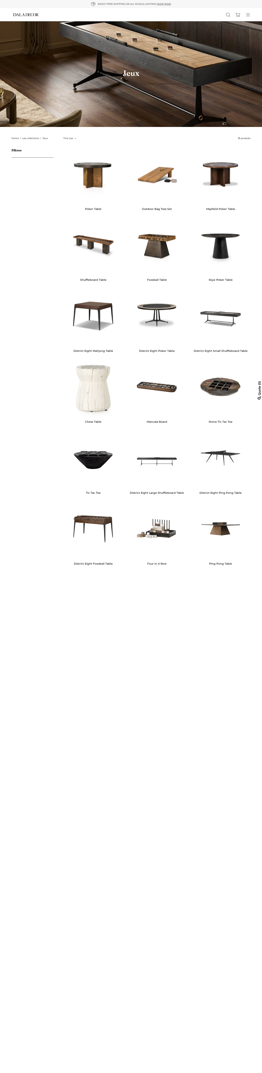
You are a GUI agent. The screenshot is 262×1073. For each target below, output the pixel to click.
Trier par (68, 138)
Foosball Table (157, 280)
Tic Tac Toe (93, 493)
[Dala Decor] (26, 14)
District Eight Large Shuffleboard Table (157, 493)
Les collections (30, 138)
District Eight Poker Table (157, 351)
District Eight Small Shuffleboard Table (221, 351)
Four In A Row (157, 563)
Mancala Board (157, 421)
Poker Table (93, 209)
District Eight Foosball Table (93, 563)
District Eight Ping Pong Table (220, 493)
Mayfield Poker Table (220, 209)
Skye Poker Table (221, 280)
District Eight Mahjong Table (93, 351)
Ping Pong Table (220, 563)
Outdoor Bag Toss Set (157, 209)
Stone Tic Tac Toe (220, 421)
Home (15, 138)
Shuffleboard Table (93, 280)
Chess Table (93, 421)
